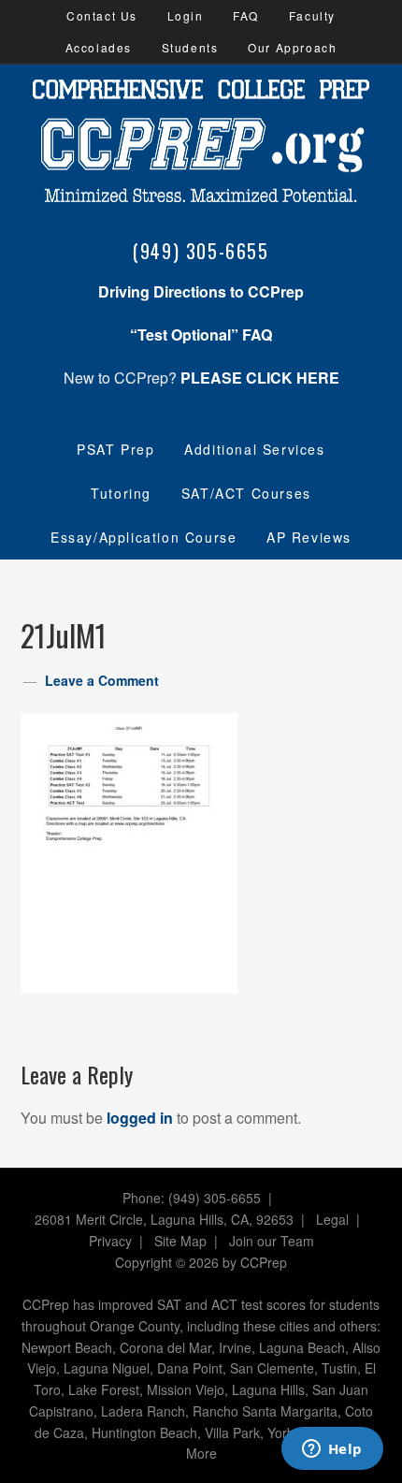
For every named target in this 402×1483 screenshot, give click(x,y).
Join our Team (271, 1240)
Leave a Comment (102, 680)
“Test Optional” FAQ (201, 334)
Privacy (110, 1240)
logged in (140, 1117)
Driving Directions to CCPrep (201, 291)
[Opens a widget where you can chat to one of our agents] (331, 1450)
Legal (332, 1219)
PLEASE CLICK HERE (259, 377)
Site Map (180, 1240)
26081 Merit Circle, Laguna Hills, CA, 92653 (164, 1219)
